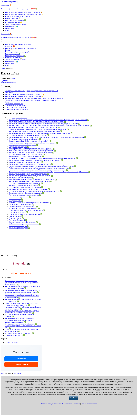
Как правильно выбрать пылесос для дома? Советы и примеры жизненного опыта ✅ (38, 170)
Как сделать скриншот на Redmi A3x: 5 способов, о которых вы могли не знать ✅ (37, 122)
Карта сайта (9, 92)
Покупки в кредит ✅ (16, 218)
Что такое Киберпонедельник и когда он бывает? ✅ (27, 154)
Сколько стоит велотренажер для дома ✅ (23, 206)
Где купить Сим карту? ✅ (18, 220)
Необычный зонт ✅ (16, 199)
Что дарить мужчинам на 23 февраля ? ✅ (23, 145)
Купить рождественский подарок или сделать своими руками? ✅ (32, 149)
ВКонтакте (21, 359)
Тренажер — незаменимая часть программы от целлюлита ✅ (30, 203)
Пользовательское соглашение (71, 404)
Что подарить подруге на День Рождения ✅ (24, 208)
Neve (2, 373)
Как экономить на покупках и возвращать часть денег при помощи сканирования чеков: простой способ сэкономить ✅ (50, 125)
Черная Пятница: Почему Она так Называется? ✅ (26, 156)
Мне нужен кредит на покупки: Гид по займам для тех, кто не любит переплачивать (34, 98)
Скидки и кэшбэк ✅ (16, 216)
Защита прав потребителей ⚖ (15, 24)
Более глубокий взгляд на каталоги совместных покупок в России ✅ (33, 179)
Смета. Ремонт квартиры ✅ (18, 226)
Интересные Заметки (19, 118)
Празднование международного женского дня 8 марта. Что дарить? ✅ (33, 143)
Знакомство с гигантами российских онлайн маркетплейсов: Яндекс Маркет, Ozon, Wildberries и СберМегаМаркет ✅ (49, 172)
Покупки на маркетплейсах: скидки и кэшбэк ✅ (26, 183)
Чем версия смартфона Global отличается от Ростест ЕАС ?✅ (30, 141)
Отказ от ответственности (14, 104)
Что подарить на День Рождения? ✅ (21, 204)
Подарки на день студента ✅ (19, 147)
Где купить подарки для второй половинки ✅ (25, 195)
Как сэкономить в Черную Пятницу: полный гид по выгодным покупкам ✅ (35, 131)
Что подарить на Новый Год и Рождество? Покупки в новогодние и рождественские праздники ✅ (43, 158)
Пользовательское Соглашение (15, 107)
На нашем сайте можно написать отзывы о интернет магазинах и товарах (30, 100)
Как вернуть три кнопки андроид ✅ (21, 177)
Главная (3, 68)
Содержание (9, 28)
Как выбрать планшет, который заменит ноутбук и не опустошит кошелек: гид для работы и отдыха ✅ (44, 123)
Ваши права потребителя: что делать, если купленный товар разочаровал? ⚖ (31, 91)
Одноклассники (21, 364)
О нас (7, 30)
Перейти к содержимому (9, 2)
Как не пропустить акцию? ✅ (19, 228)
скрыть (12, 78)
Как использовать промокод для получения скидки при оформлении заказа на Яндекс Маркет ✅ (42, 166)
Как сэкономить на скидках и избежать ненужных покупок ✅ (30, 181)
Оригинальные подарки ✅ (18, 212)
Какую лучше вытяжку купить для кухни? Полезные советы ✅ (31, 164)
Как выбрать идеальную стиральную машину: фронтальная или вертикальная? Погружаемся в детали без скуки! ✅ (49, 120)
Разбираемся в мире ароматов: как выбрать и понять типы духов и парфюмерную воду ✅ (40, 168)
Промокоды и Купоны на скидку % (17, 16)
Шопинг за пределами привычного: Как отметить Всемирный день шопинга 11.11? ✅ (39, 129)
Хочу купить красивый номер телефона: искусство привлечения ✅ (32, 150)
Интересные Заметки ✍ (13, 22)
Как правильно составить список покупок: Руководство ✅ (29, 189)
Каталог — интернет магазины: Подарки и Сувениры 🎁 (24, 94)
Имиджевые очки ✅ (16, 201)
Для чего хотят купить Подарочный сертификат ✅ (26, 193)
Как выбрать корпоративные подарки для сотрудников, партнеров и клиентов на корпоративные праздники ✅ (47, 137)
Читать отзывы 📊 (11, 26)
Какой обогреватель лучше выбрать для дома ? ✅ (26, 162)
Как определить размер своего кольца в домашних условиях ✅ (31, 176)
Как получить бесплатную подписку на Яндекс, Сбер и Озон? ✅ (31, 152)
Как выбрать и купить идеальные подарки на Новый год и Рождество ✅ (34, 127)
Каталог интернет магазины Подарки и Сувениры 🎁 (23, 12)
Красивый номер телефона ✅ (15, 20)
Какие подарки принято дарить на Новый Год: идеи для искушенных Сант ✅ (36, 160)
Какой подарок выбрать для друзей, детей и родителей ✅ (29, 174)
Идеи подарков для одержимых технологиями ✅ (26, 187)
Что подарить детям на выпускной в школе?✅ (25, 139)
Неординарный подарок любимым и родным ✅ (25, 214)
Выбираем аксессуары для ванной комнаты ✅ (25, 224)
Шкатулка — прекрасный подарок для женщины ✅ (27, 210)
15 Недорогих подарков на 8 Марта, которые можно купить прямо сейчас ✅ (35, 191)
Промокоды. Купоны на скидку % (16, 109)
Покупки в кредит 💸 (12, 18)
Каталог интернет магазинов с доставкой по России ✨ (24, 14)
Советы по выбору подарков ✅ (20, 197)
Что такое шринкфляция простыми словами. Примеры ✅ (29, 135)
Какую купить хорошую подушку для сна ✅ (24, 185)
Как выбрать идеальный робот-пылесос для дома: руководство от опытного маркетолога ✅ (41, 133)
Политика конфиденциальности (16, 105)
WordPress (17, 373)
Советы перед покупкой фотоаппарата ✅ (23, 222)
